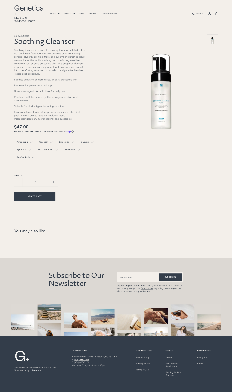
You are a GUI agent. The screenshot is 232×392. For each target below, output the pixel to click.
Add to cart (35, 196)
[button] (197, 13)
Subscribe (170, 277)
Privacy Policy (143, 363)
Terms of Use (147, 288)
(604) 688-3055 (81, 359)
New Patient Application (172, 364)
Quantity (19, 175)
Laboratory (35, 370)
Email (200, 363)
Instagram (202, 357)
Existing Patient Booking (173, 373)
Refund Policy (142, 357)
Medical (169, 357)
